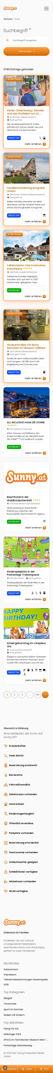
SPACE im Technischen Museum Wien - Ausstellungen (25, 1039)
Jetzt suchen (26, 51)
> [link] (45, 694)
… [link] (30, 694)
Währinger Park (12, 1034)
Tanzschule (10, 1003)
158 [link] (37, 694)
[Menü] (46, 8)
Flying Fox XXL (11, 1028)
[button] (5, 1068)
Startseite (8, 19)
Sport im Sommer (13, 1009)
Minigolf (8, 998)
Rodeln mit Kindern (14, 1015)
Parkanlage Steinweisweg (18, 1045)
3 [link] (22, 694)
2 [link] (14, 694)
